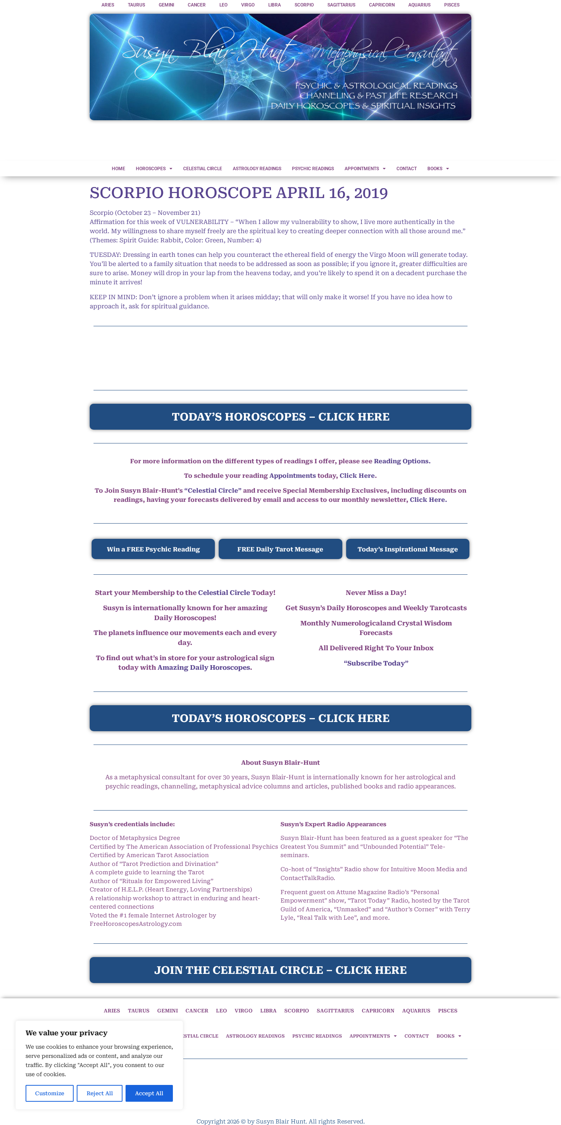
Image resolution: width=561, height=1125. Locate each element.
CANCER (197, 5)
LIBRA (274, 5)
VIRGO (248, 5)
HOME (118, 168)
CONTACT (407, 168)
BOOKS (434, 168)
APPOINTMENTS (362, 168)
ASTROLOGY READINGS (257, 168)
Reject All (100, 1093)
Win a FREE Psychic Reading (153, 549)
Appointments (292, 475)
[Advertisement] (280, 141)
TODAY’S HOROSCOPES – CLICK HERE (281, 718)
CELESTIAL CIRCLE (202, 168)
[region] (99, 1065)
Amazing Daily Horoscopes (204, 667)
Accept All (149, 1093)
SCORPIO (304, 5)
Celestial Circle (224, 592)
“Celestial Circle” (213, 490)
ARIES (108, 5)
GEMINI (166, 5)
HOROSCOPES (151, 168)
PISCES (451, 5)
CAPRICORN (382, 5)
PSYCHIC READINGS (313, 168)
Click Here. (428, 499)
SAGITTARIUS (341, 5)
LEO (223, 5)
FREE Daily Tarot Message (280, 549)
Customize (49, 1093)
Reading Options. (402, 461)
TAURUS (136, 5)
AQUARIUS (419, 5)
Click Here (357, 475)
